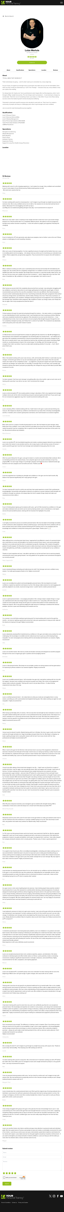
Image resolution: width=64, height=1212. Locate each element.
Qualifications (20, 70)
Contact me (32, 62)
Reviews (55, 70)
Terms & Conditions (6, 1202)
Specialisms (32, 70)
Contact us (14, 1202)
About (8, 70)
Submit (7, 1183)
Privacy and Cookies (23, 1202)
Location (43, 70)
